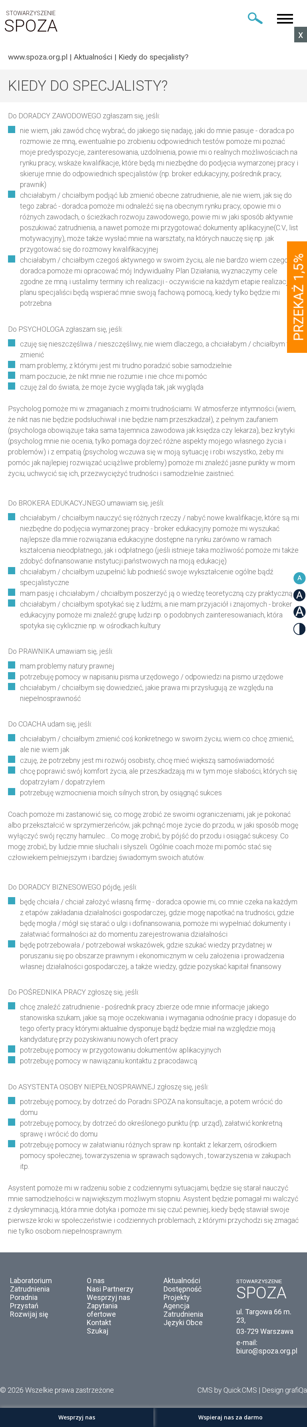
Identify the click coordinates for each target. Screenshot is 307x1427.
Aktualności (93, 57)
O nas (96, 1280)
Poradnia (24, 1297)
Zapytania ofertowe (102, 1310)
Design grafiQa (284, 1390)
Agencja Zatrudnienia (183, 1310)
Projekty (176, 1297)
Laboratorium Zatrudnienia (31, 1284)
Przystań (24, 1306)
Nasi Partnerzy (110, 1289)
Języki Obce (183, 1322)
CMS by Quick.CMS (227, 1390)
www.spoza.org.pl (38, 57)
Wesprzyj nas (108, 1297)
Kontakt (99, 1322)
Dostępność (182, 1289)
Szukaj (97, 1331)
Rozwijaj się (29, 1314)
